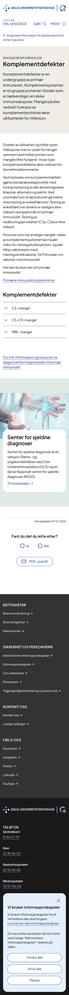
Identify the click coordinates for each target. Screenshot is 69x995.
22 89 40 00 (12, 853)
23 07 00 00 (12, 886)
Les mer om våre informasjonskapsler (33, 923)
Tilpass (34, 980)
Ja (27, 546)
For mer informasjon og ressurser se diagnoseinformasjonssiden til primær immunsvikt (32, 362)
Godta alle (34, 957)
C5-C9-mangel (24, 320)
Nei (46, 546)
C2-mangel (21, 308)
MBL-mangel (22, 332)
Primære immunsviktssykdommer (29, 280)
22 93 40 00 (12, 870)
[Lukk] (58, 900)
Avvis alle (34, 969)
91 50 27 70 (11, 837)
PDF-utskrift (38, 561)
